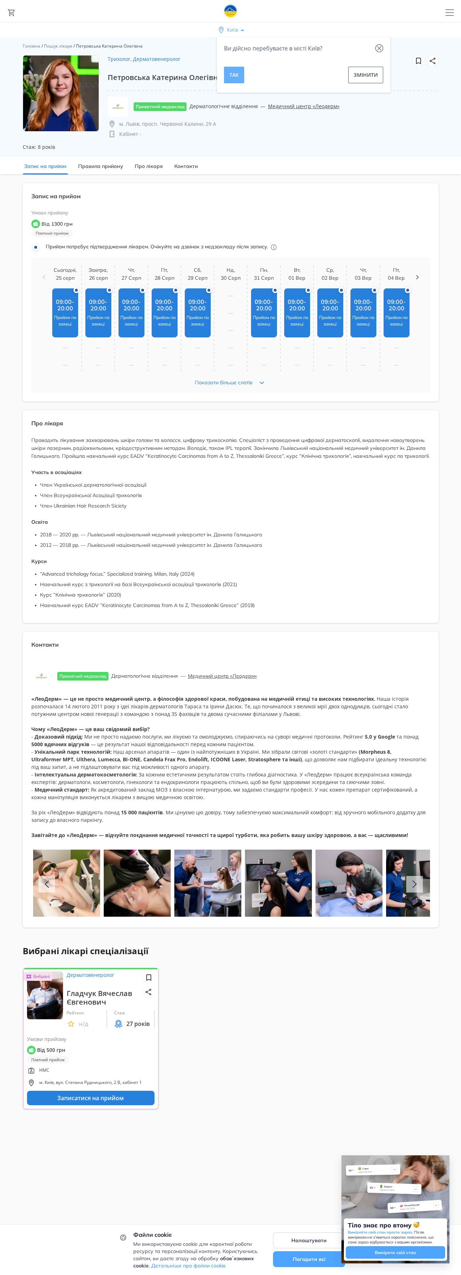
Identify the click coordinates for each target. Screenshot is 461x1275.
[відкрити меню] (450, 13)
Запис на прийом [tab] (45, 166)
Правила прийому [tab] (100, 166)
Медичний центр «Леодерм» (304, 106)
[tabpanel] (230, 559)
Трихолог (119, 59)
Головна (31, 46)
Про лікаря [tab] (149, 166)
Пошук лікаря (58, 46)
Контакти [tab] (186, 166)
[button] (433, 61)
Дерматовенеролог (156, 59)
